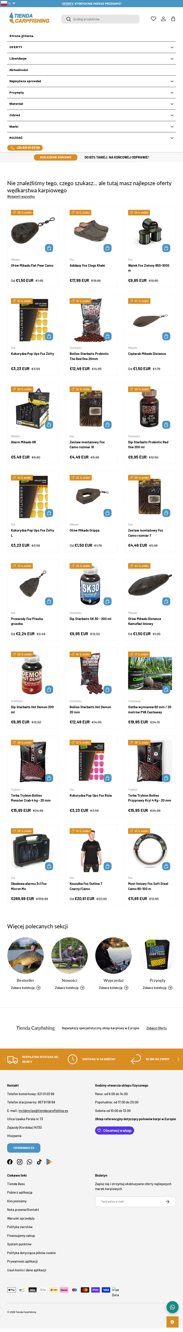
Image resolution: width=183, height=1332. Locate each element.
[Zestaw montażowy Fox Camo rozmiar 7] (150, 497)
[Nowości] (69, 955)
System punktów (19, 1244)
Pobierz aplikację (19, 1192)
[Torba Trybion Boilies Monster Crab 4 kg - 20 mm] (33, 762)
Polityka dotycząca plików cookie (31, 1253)
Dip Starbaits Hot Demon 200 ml (32, 709)
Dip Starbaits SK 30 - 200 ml (90, 619)
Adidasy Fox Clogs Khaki (87, 265)
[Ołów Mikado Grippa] (92, 497)
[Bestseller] (25, 955)
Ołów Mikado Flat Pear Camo (32, 265)
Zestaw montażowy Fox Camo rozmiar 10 (87, 444)
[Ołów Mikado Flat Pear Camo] (33, 232)
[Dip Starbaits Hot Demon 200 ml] (33, 674)
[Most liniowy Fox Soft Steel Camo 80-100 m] (150, 850)
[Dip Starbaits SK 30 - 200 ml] (92, 585)
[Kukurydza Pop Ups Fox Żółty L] (33, 497)
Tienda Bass (16, 1184)
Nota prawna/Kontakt (23, 1210)
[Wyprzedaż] (113, 955)
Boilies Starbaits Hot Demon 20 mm (90, 709)
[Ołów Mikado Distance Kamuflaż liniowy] (150, 585)
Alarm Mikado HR (23, 442)
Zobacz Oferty (156, 1028)
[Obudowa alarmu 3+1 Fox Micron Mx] (33, 850)
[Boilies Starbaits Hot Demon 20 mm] (92, 674)
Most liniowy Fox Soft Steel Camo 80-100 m (148, 886)
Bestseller (25, 980)
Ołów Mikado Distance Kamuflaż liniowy (144, 621)
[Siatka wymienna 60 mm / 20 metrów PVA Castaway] (150, 674)
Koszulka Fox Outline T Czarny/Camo (86, 886)
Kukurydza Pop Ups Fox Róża (91, 795)
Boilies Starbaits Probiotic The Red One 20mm (89, 356)
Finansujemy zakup (21, 1235)
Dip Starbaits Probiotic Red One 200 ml (148, 444)
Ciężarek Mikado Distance (147, 354)
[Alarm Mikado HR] (33, 408)
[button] (173, 19)
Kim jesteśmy (17, 1201)
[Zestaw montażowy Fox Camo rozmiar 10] (92, 408)
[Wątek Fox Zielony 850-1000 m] (150, 232)
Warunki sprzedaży (21, 1218)
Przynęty (157, 980)
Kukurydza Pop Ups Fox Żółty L (32, 532)
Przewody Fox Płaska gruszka (27, 621)
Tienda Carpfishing (26, 1312)
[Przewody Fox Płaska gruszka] (33, 585)
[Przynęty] (157, 955)
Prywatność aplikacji (22, 1261)
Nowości (69, 980)
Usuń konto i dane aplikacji (26, 1270)
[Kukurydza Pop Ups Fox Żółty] (33, 320)
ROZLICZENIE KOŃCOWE (55, 157)
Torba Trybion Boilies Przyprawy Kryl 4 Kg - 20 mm (149, 797)
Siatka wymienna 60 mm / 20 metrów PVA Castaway (149, 709)
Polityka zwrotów (20, 1227)
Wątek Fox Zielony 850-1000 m (148, 267)
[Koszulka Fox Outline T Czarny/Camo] (92, 850)
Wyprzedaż (114, 980)
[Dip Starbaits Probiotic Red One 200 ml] (150, 408)
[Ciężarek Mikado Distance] (150, 320)
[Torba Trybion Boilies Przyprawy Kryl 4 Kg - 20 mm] (150, 762)
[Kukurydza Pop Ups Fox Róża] (92, 762)
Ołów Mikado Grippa (85, 530)
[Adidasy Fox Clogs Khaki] (92, 232)
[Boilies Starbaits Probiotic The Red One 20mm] (92, 320)
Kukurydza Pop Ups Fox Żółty (32, 354)
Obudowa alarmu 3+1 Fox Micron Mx (29, 886)
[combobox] (100, 19)
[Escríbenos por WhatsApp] (172, 1307)
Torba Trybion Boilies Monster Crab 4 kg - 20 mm (31, 797)
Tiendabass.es (23, 1148)
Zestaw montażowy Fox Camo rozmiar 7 (145, 532)
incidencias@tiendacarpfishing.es (43, 1111)
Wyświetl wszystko (21, 196)
